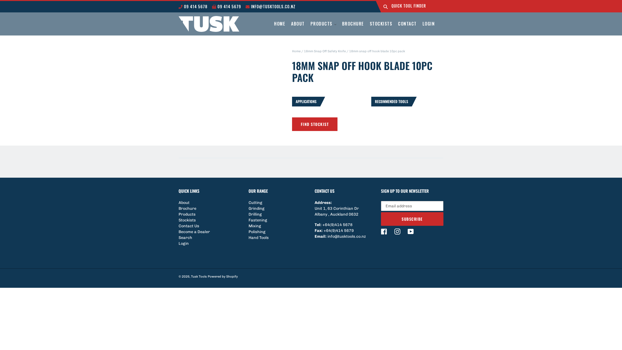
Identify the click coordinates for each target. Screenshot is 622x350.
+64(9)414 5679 (339, 230)
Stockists (187, 220)
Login (184, 243)
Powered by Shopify (223, 276)
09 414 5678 (195, 6)
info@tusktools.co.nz (272, 6)
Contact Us (189, 226)
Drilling (255, 214)
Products (187, 214)
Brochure (187, 208)
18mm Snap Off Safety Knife (325, 51)
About (184, 202)
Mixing (255, 226)
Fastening (258, 220)
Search (185, 237)
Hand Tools (259, 237)
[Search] (385, 6)
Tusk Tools (199, 276)
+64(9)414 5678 (337, 224)
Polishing (257, 231)
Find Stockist (315, 124)
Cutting (255, 202)
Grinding (256, 208)
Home (296, 51)
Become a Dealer (194, 231)
